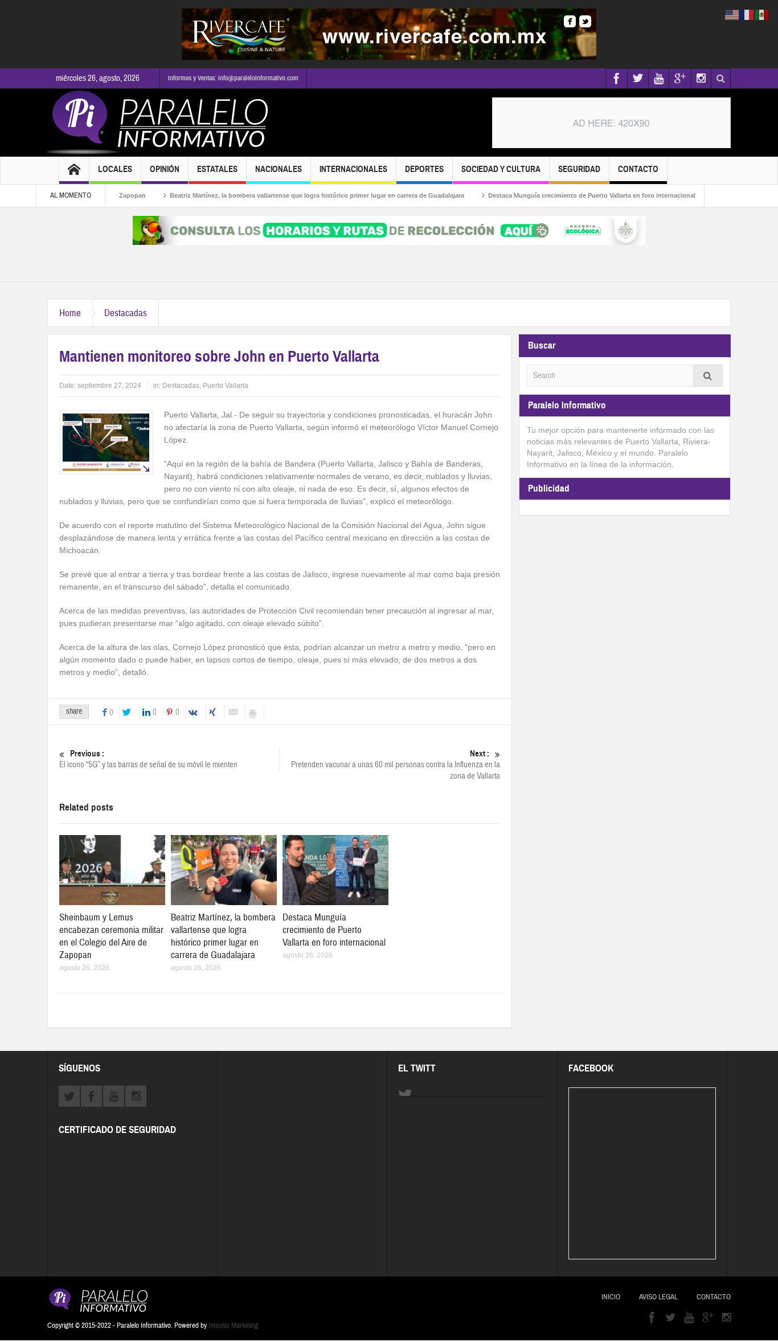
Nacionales (278, 169)
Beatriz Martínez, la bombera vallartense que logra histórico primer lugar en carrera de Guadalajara (286, 195)
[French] (747, 14)
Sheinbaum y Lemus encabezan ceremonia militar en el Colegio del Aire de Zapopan (111, 936)
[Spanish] (762, 14)
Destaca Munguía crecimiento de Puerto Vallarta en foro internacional (561, 195)
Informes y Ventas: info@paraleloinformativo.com (233, 78)
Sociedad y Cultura (500, 169)
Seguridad (579, 169)
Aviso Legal (658, 1297)
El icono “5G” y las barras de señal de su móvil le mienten (148, 759)
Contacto (638, 169)
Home (70, 313)
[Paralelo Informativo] (160, 122)
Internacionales (353, 169)
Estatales (217, 169)
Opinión (164, 169)
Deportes (424, 169)
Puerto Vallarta (225, 386)
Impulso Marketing (233, 1325)
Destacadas (125, 313)
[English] (732, 14)
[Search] (708, 376)
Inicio (610, 1297)
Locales (115, 169)
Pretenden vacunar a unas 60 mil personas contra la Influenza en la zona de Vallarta (395, 765)
